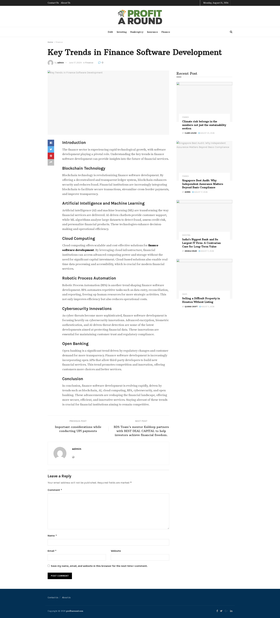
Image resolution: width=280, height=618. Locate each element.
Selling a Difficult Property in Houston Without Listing (201, 300)
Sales (184, 294)
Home (50, 42)
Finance (165, 31)
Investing (122, 31)
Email (52, 550)
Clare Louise (191, 133)
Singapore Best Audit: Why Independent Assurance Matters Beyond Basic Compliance (202, 184)
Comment (55, 489)
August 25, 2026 (207, 133)
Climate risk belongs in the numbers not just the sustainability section (204, 125)
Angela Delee (191, 251)
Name (52, 535)
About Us (65, 2)
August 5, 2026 (207, 307)
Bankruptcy (136, 31)
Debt (110, 31)
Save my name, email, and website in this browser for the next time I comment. (99, 565)
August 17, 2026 (201, 192)
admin (60, 62)
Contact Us (53, 2)
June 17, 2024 (75, 62)
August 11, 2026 (207, 251)
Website (116, 550)
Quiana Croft (191, 307)
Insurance (152, 31)
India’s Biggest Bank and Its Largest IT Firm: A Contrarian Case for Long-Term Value (201, 243)
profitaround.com (74, 611)
